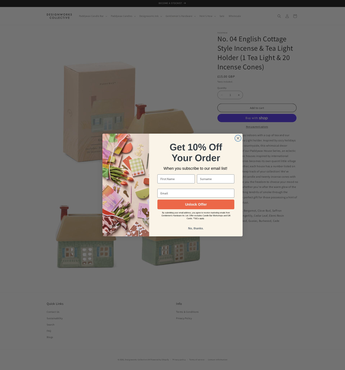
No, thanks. (196, 228)
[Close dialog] (238, 138)
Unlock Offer (196, 204)
